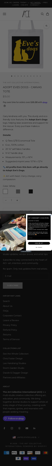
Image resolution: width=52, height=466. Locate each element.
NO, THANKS (39, 247)
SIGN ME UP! (39, 243)
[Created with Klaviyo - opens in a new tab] (26, 251)
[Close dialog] (50, 215)
